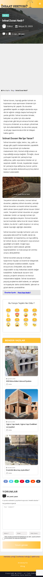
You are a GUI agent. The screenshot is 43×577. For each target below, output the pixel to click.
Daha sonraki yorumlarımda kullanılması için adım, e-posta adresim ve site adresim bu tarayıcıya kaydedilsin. (22, 537)
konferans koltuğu (23, 557)
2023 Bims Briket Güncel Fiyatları (18, 381)
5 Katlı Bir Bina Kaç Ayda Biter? (18, 470)
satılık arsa (35, 557)
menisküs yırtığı (9, 557)
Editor (10, 384)
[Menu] (40, 4)
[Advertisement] (21, 66)
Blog (6, 15)
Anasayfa (23, 563)
